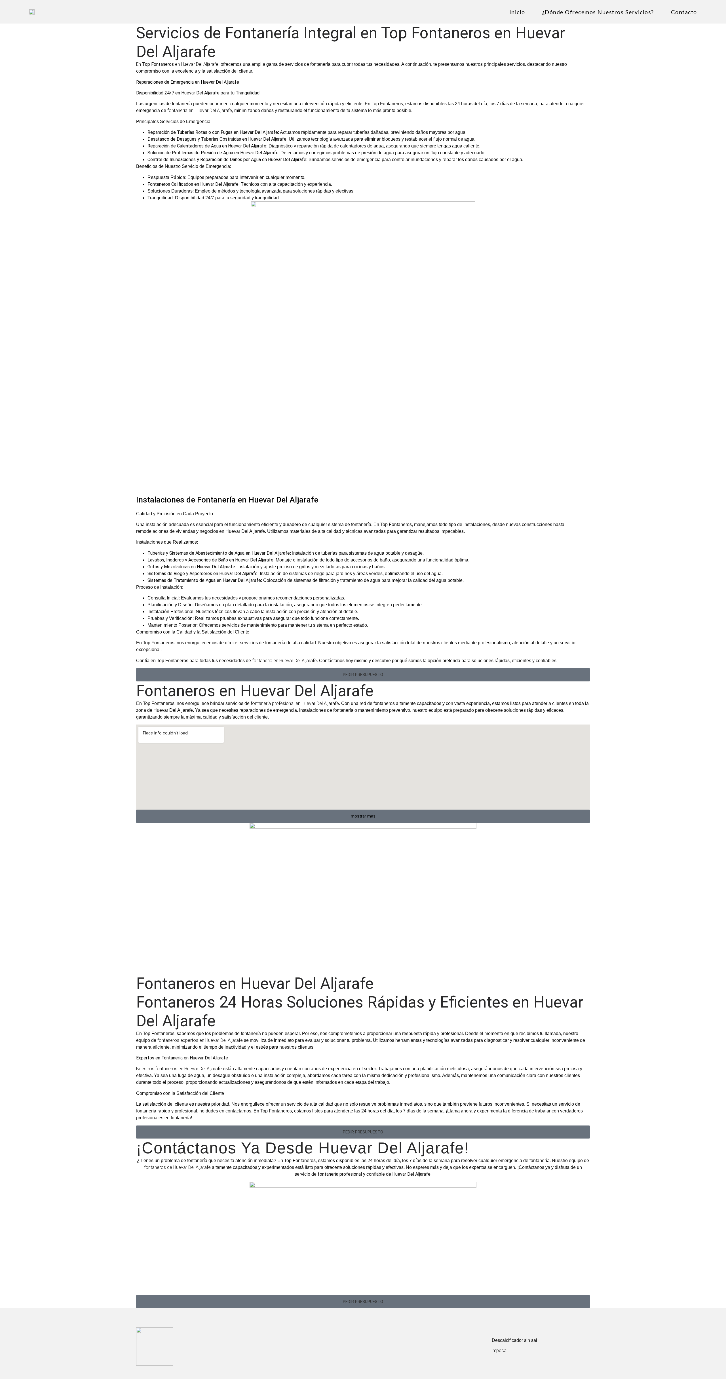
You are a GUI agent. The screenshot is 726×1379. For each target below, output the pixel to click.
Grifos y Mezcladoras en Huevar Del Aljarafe (191, 566)
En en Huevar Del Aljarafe (177, 64)
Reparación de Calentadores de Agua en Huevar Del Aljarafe (206, 146)
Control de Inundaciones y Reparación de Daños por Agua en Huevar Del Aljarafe (226, 159)
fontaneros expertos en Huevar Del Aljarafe (200, 1040)
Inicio (517, 12)
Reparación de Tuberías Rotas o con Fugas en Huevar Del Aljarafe (212, 132)
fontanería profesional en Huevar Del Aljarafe (294, 703)
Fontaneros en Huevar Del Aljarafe (254, 691)
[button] (363, 674)
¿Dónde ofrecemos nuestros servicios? (598, 12)
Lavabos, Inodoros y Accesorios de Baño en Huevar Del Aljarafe (210, 560)
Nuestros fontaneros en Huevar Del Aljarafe (179, 1068)
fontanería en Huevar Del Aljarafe (199, 110)
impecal (499, 1350)
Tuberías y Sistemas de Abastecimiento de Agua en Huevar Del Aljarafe (218, 553)
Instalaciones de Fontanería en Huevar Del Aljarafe (227, 499)
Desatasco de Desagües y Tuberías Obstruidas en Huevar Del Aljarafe (216, 139)
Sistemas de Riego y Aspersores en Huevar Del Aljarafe (202, 573)
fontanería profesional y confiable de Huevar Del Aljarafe (374, 1174)
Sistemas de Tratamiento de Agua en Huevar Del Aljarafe (204, 580)
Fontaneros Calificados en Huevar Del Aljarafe (193, 184)
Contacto (684, 12)
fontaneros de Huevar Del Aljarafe (177, 1167)
